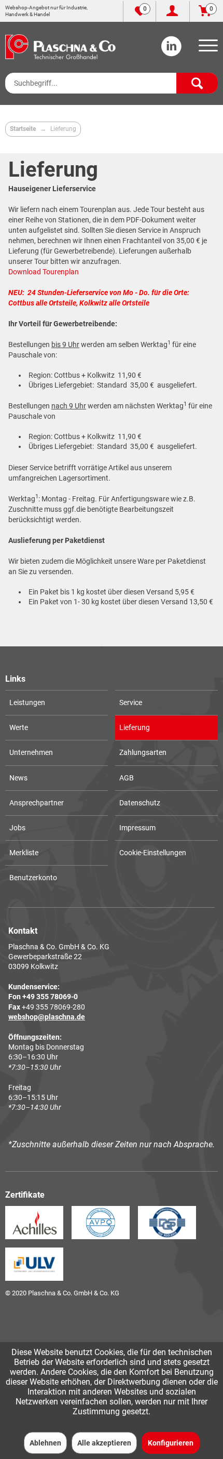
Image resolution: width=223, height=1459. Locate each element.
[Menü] (206, 48)
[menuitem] (206, 48)
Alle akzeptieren (104, 1443)
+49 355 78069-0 (50, 996)
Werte (18, 727)
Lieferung (134, 727)
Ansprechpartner (36, 803)
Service (130, 702)
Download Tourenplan (43, 272)
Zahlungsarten (142, 752)
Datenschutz (139, 803)
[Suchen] (197, 83)
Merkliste (23, 852)
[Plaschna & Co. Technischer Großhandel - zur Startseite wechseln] (60, 46)
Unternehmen (31, 752)
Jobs (17, 828)
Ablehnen (45, 1443)
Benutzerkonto (33, 877)
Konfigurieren (170, 1443)
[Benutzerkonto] (172, 11)
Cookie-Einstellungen (152, 852)
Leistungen (27, 702)
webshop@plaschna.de (46, 1017)
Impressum (137, 828)
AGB (126, 778)
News (18, 778)
